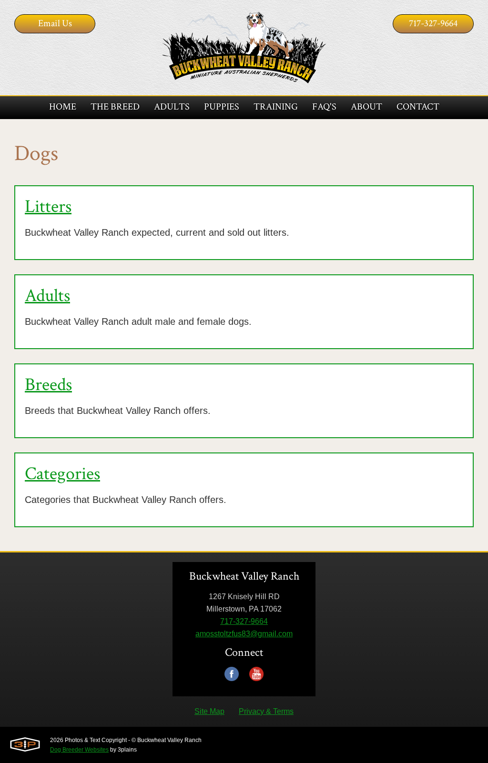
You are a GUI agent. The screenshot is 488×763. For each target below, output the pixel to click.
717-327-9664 (433, 23)
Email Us (55, 23)
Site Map (209, 711)
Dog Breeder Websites (79, 749)
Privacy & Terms (266, 711)
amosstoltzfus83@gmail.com (244, 634)
